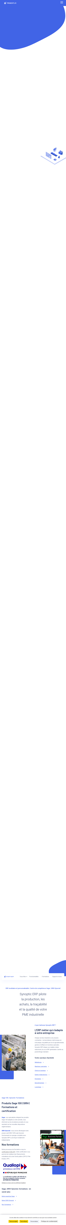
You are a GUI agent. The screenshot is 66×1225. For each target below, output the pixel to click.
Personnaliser (34, 1221)
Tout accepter (13, 1221)
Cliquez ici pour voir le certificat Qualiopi (14, 1183)
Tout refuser (23, 1221)
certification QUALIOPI (8, 1152)
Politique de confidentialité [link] (49, 1221)
